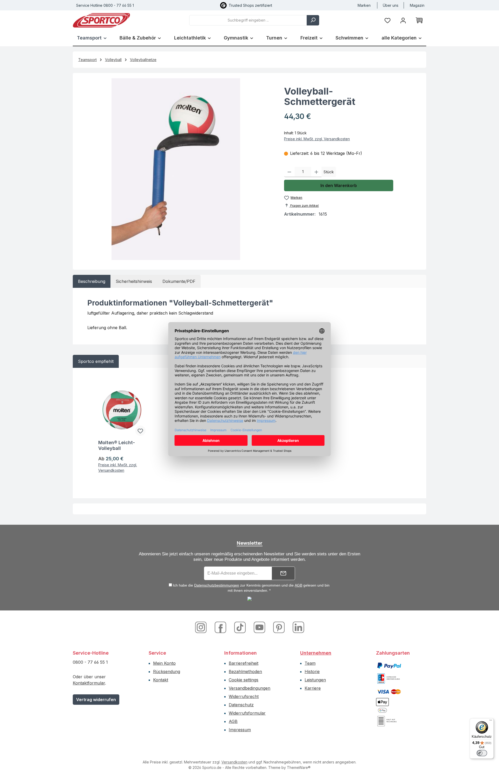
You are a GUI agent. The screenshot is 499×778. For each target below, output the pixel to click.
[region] (176, 169)
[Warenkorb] (419, 20)
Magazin (417, 5)
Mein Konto (164, 663)
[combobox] (248, 20)
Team (310, 663)
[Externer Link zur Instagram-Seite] (202, 627)
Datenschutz (241, 704)
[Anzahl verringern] (289, 172)
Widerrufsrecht (244, 696)
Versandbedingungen (249, 688)
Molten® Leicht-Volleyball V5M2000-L (116, 445)
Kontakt (160, 679)
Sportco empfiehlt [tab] (96, 361)
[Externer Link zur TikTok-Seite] (240, 627)
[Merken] (140, 430)
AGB (298, 585)
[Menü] (491, 721)
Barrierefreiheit (243, 663)
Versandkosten (234, 762)
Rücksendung (166, 671)
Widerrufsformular (247, 713)
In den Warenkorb (338, 185)
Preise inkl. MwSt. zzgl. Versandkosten (317, 139)
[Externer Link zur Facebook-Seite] (221, 627)
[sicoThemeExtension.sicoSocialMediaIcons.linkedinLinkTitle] (297, 627)
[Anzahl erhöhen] (316, 172)
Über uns (390, 5)
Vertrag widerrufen (96, 699)
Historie (312, 671)
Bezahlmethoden (245, 671)
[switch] (482, 753)
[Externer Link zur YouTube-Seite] (260, 627)
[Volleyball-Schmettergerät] (175, 169)
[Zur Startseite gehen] (101, 20)
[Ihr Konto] (403, 20)
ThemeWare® (299, 767)
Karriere (313, 688)
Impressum (240, 729)
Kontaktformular (89, 683)
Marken (364, 5)
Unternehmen (315, 653)
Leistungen (315, 679)
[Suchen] (313, 20)
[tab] (91, 281)
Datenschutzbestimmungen (216, 585)
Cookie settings (243, 679)
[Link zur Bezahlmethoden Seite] (389, 665)
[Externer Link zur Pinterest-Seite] (279, 627)
